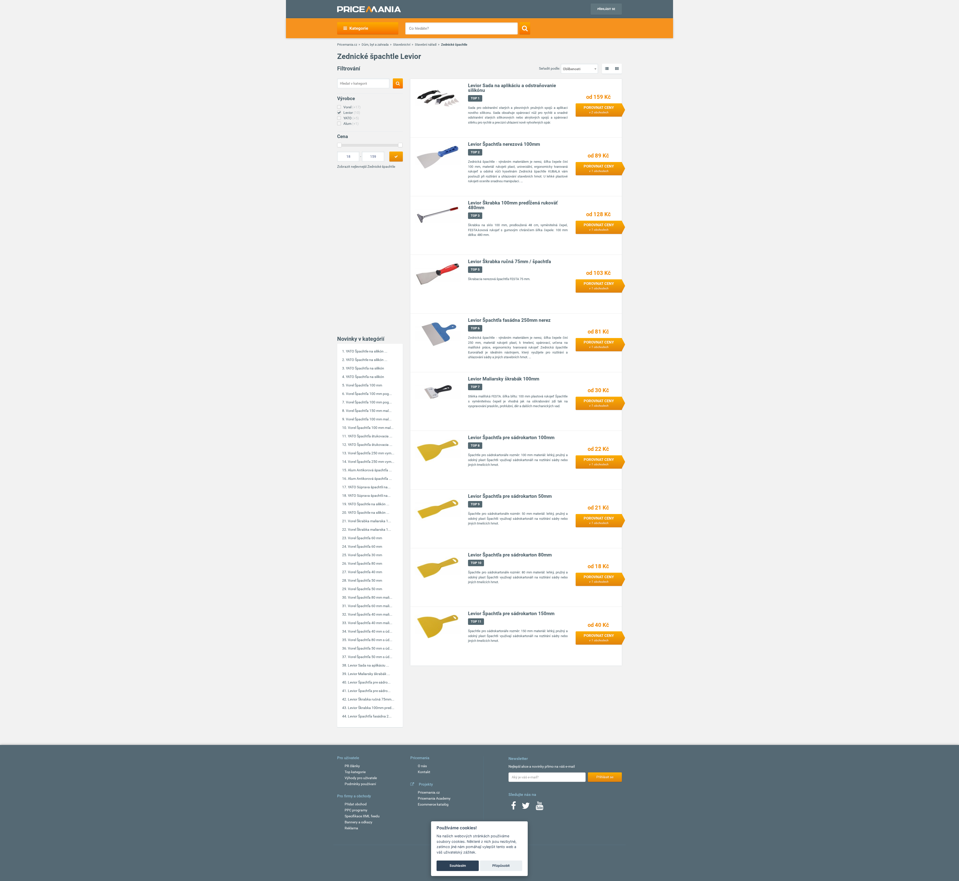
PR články (352, 766)
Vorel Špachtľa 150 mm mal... (369, 411)
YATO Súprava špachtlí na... (369, 487)
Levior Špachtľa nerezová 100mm (504, 144)
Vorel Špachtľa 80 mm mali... (370, 597)
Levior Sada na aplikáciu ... (368, 665)
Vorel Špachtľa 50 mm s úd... (370, 648)
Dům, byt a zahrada (375, 44)
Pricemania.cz (347, 44)
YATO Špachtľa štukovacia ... (370, 436)
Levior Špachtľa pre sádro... (369, 682)
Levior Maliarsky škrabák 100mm (503, 379)
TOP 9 (475, 504)
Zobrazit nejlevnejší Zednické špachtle (366, 167)
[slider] (339, 145)
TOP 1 (475, 98)
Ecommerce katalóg (433, 804)
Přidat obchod (356, 804)
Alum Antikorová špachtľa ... (370, 470)
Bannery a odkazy (358, 822)
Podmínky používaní (360, 784)
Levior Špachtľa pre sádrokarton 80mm (510, 555)
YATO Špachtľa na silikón (365, 368)
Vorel (352, 107)
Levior (351, 113)
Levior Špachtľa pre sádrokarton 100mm (511, 437)
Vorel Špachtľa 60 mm (365, 538)
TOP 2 (475, 152)
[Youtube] (539, 807)
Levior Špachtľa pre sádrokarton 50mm (510, 496)
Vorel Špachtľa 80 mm (365, 563)
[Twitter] (525, 807)
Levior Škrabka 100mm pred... (371, 708)
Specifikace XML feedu (362, 816)
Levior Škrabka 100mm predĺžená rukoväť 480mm (513, 205)
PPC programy (356, 810)
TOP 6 (475, 328)
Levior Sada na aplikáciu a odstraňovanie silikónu (512, 88)
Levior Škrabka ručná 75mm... (371, 699)
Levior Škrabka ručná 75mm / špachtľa (509, 261)
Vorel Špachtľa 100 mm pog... (369, 394)
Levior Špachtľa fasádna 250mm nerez (509, 320)
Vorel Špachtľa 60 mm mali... (370, 606)
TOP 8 (475, 445)
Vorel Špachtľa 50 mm (365, 580)
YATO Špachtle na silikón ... (366, 351)
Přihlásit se (606, 9)
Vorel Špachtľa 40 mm (365, 572)
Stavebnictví (401, 44)
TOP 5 (475, 269)
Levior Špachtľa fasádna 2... (370, 716)
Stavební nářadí (426, 44)
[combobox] (579, 69)
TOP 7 (475, 387)
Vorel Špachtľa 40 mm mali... (370, 614)
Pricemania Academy (434, 798)
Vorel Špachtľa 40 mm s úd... (370, 631)
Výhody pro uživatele (361, 778)
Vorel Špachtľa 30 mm (365, 555)
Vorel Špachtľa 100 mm (364, 385)
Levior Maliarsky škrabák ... (369, 674)
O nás (422, 766)
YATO (351, 118)
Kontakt (424, 772)
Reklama (351, 828)
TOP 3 (475, 215)
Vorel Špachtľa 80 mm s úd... (370, 640)
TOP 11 (476, 621)
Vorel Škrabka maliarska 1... (369, 521)
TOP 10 (476, 563)
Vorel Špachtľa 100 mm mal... (369, 419)
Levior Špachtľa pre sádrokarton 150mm (511, 613)
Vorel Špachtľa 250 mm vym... (371, 453)
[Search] (524, 28)
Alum (351, 124)
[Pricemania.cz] (369, 9)
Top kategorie (355, 772)
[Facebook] (513, 807)
